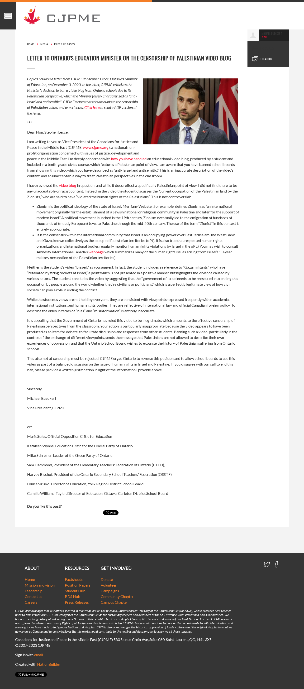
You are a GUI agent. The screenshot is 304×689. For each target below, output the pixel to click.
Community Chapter (117, 596)
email (38, 654)
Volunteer (109, 585)
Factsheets (74, 579)
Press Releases (64, 44)
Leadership (34, 590)
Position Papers (77, 585)
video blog (67, 185)
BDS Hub (72, 596)
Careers (31, 602)
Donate (107, 579)
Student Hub (75, 590)
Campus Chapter (114, 602)
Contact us (33, 596)
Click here (92, 107)
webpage (96, 252)
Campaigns (110, 590)
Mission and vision (40, 585)
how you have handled (129, 158)
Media (44, 44)
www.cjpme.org (96, 147)
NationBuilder (48, 664)
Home (30, 44)
